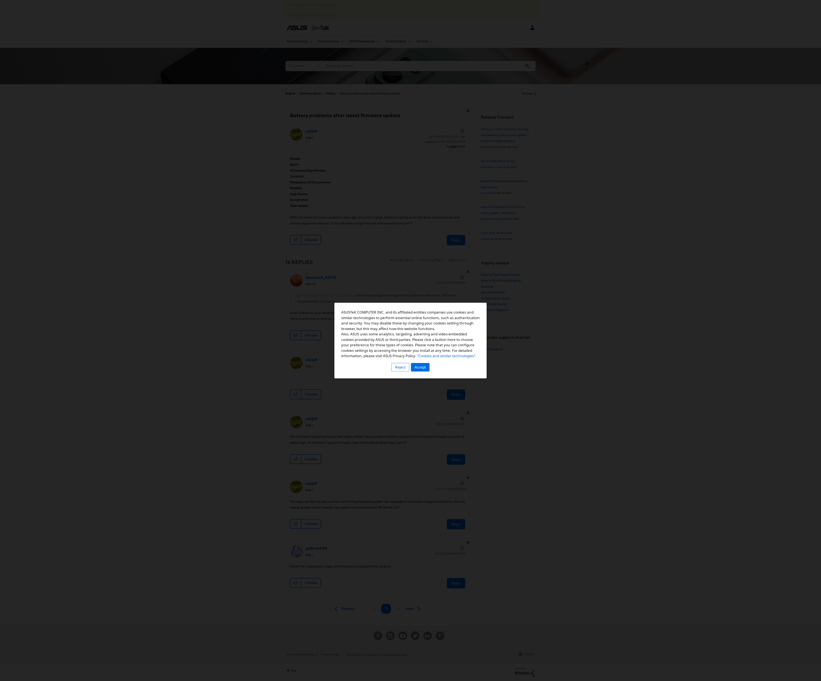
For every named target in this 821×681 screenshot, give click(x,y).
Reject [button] (400, 367)
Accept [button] (420, 367)
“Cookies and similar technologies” (446, 355)
